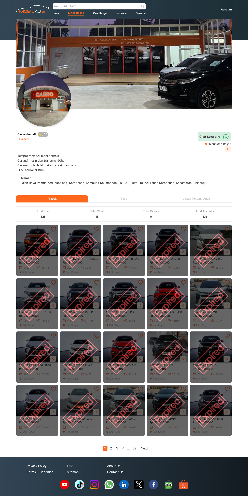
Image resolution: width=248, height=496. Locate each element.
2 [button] (111, 448)
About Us (113, 466)
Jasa (56, 13)
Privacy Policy (37, 466)
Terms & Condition (40, 472)
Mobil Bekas (76, 12)
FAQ (70, 466)
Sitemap (73, 472)
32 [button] (134, 448)
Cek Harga (100, 13)
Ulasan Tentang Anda (196, 198)
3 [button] (117, 448)
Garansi (141, 13)
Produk (52, 198)
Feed (124, 198)
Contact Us (115, 472)
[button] (128, 448)
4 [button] (123, 448)
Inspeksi (121, 13)
